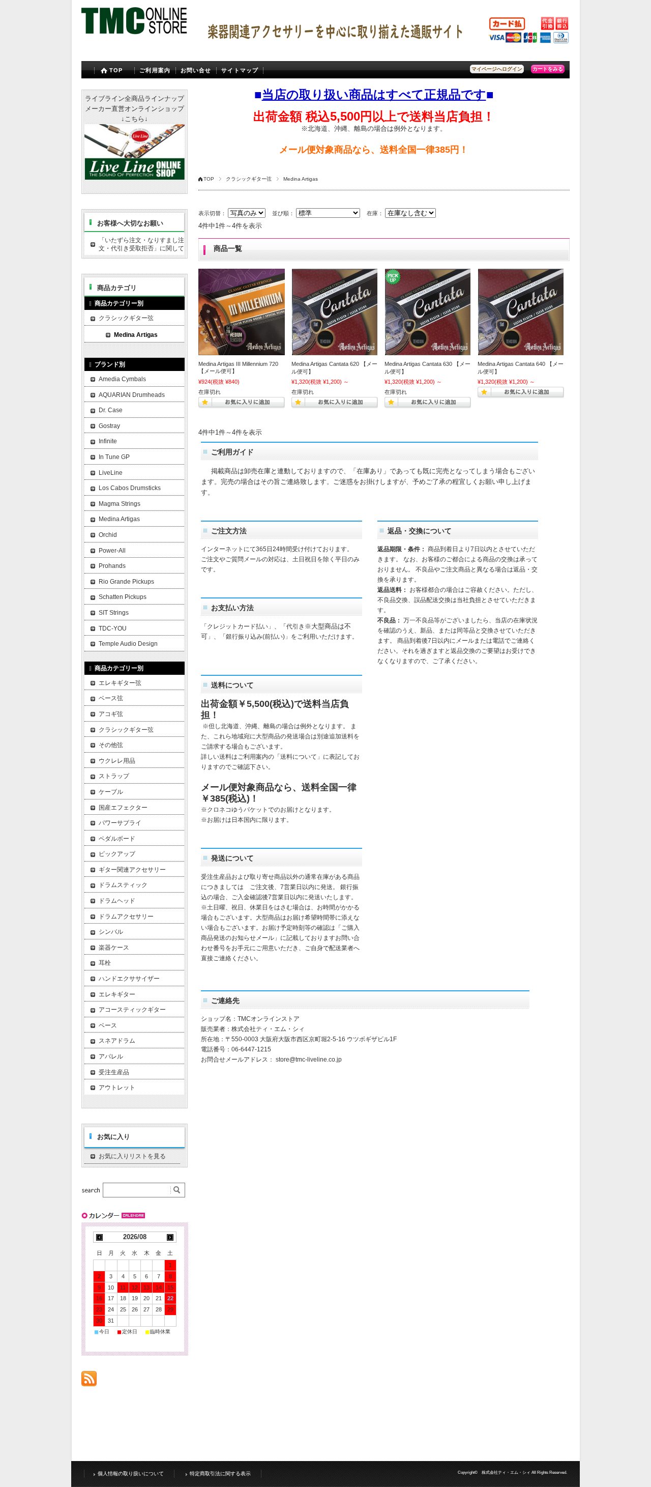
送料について (298, 756)
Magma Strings (119, 503)
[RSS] (89, 1381)
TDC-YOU (113, 628)
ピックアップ (117, 853)
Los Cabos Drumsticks (130, 488)
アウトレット (117, 1087)
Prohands (112, 565)
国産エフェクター (123, 807)
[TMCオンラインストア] (135, 35)
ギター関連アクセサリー (132, 869)
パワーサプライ (120, 822)
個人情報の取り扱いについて (131, 1473)
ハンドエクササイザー (129, 978)
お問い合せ (196, 70)
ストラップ (114, 776)
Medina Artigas (136, 334)
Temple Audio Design (128, 643)
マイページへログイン (496, 69)
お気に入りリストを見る (132, 1156)
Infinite (108, 441)
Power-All (112, 550)
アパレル (111, 1056)
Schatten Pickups (122, 596)
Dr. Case (111, 410)
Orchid (108, 534)
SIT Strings (114, 612)
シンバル (111, 931)
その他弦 (111, 745)
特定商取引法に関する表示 (220, 1473)
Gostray (109, 426)
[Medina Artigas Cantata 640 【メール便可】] (521, 312)
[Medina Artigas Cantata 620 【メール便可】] (334, 312)
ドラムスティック (123, 885)
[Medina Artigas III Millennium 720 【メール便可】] (241, 312)
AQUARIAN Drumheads (132, 394)
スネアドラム (117, 1040)
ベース (108, 1025)
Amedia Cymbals (122, 379)
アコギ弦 (111, 714)
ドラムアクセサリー (126, 916)
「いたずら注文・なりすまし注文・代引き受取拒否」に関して (141, 244)
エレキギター (117, 994)
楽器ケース (114, 947)
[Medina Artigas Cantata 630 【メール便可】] (427, 312)
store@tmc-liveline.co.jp (309, 1059)
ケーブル (111, 791)
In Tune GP (114, 457)
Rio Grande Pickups (126, 581)
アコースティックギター (132, 1009)
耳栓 (105, 962)
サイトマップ (239, 70)
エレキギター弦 (120, 683)
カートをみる (547, 69)
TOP (116, 70)
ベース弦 (111, 698)
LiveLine (111, 472)
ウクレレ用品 (117, 760)
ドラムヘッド (117, 900)
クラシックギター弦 (249, 179)
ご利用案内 (154, 70)
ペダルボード (117, 838)
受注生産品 (114, 1072)
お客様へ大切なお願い (130, 223)
